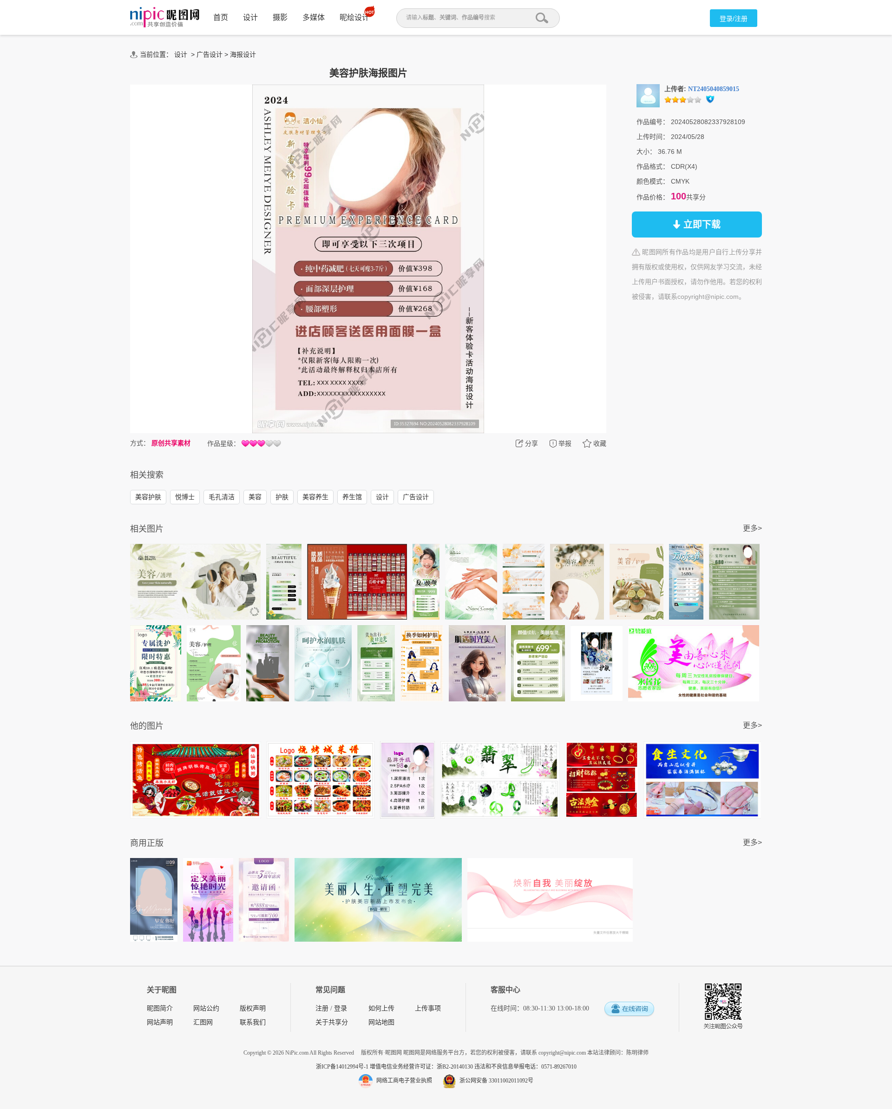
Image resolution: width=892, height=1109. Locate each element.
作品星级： (223, 443)
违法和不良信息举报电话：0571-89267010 (525, 1066)
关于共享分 (331, 1022)
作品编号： (652, 121)
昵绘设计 (354, 17)
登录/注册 (734, 18)
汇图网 (203, 1022)
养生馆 (352, 497)
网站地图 (381, 1022)
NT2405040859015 (713, 89)
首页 (220, 17)
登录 (340, 1008)
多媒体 (313, 17)
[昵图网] (164, 17)
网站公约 (206, 1008)
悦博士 (185, 497)
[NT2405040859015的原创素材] (648, 95)
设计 (250, 17)
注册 (321, 1008)
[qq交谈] (629, 1009)
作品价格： (652, 197)
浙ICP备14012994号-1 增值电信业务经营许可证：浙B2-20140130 (395, 1066)
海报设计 (243, 54)
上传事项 (428, 1008)
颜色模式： (652, 181)
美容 (255, 497)
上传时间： (652, 136)
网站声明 (160, 1022)
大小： (646, 151)
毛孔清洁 (222, 497)
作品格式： (652, 166)
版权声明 (253, 1008)
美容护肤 (148, 497)
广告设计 (210, 54)
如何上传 (381, 1008)
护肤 (282, 497)
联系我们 (253, 1022)
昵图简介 (160, 1008)
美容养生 (315, 497)
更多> (752, 528)
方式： (140, 443)
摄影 (280, 17)
